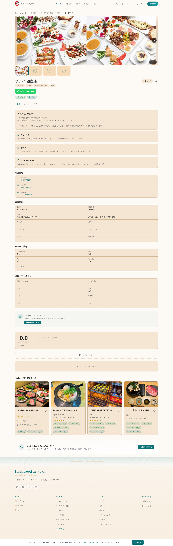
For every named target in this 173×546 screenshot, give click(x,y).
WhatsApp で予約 (27, 91)
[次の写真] (154, 40)
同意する (138, 542)
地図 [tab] (35, 104)
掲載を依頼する (146, 447)
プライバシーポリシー (90, 542)
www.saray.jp (25, 187)
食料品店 (69, 4)
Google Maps (25, 195)
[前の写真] (18, 40)
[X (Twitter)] (23, 486)
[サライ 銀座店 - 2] (49, 71)
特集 (94, 4)
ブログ (86, 4)
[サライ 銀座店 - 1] (35, 71)
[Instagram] (17, 486)
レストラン (58, 4)
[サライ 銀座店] (86, 40)
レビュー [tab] (27, 104)
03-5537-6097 (25, 180)
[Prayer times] (117, 4)
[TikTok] (35, 486)
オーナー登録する (31, 322)
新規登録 (153, 4)
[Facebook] (29, 486)
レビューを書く (88, 355)
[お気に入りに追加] (156, 81)
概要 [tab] (18, 104)
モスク (78, 4)
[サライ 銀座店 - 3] (63, 71)
